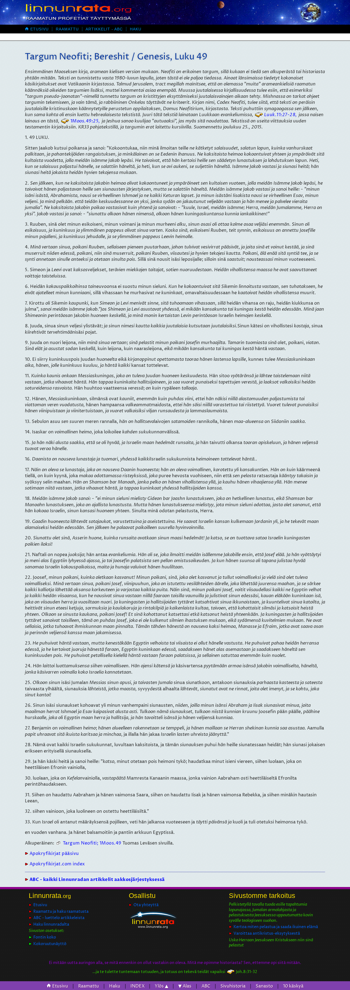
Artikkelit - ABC (104, 29)
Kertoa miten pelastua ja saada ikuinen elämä (276, 926)
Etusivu (37, 29)
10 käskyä (293, 986)
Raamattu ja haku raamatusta (61, 911)
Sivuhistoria (233, 986)
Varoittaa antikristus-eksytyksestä (267, 933)
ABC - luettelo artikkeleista (58, 917)
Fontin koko (44, 937)
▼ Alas (184, 986)
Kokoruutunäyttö (49, 943)
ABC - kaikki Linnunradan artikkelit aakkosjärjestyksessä (97, 880)
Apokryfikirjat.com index (57, 864)
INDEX (137, 986)
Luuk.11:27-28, (280, 115)
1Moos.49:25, (85, 121)
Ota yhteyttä (146, 905)
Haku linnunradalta (51, 924)
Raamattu (67, 29)
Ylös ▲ (161, 986)
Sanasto (264, 986)
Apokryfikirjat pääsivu (54, 854)
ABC (206, 986)
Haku (135, 29)
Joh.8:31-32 (246, 971)
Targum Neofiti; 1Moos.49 (92, 843)
